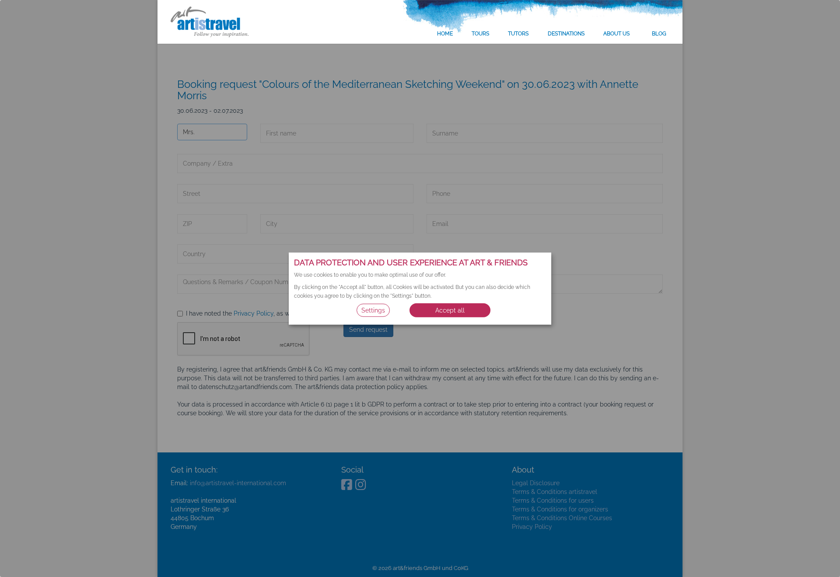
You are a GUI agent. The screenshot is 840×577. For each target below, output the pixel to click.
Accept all (450, 309)
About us (616, 34)
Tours (480, 34)
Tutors (518, 34)
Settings (373, 309)
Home (445, 34)
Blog (659, 34)
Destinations (566, 34)
